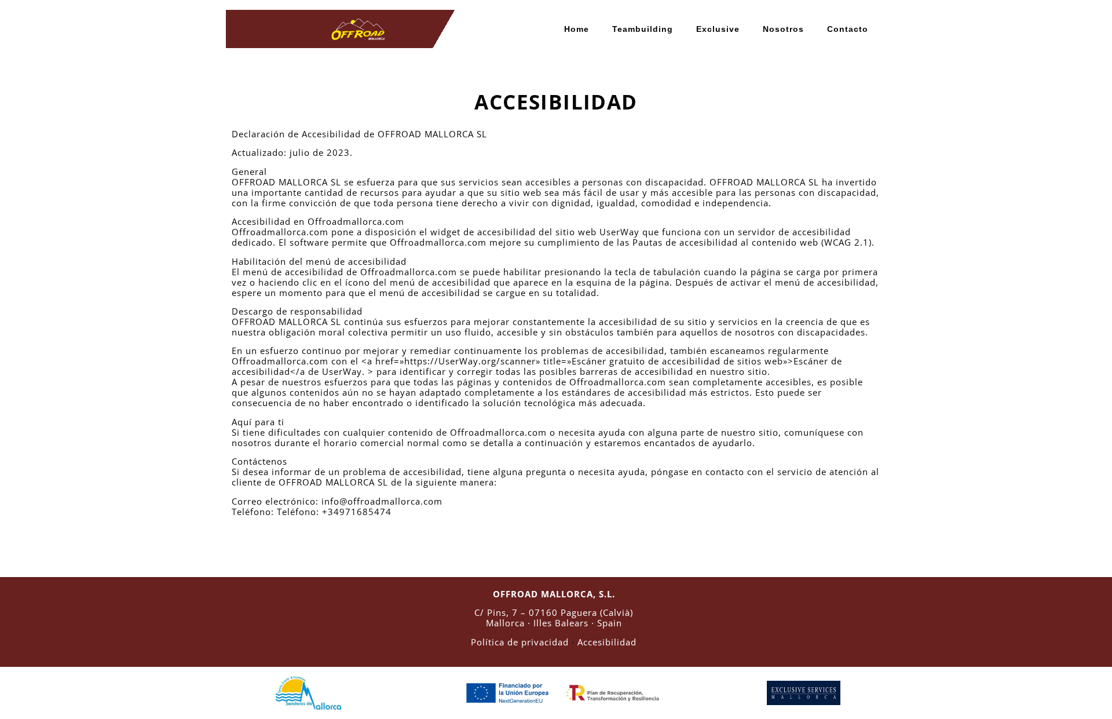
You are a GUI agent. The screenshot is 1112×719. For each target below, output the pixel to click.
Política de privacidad (520, 642)
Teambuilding (642, 29)
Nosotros (783, 29)
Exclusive (718, 29)
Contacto (847, 29)
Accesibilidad (607, 642)
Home (576, 29)
